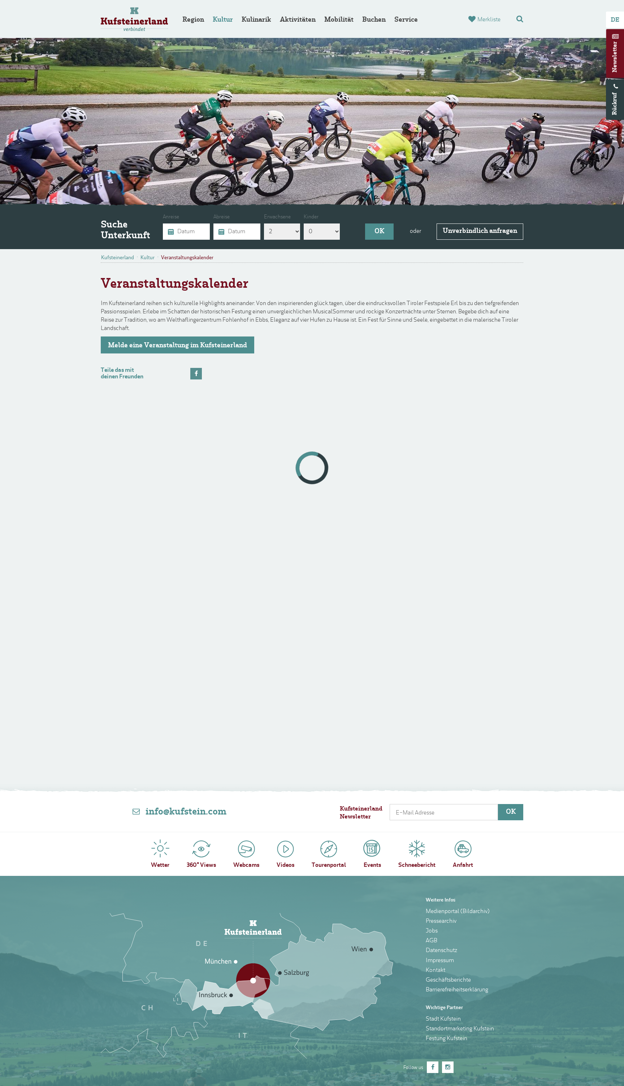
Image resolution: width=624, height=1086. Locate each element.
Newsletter (615, 57)
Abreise (221, 217)
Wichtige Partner (444, 1007)
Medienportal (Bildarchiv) (458, 912)
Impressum (440, 961)
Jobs (432, 931)
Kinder (311, 217)
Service (406, 20)
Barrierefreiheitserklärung (457, 990)
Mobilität (339, 20)
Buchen (374, 20)
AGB (431, 941)
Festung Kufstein (446, 1039)
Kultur (223, 20)
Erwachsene (277, 217)
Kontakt (435, 970)
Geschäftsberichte (448, 980)
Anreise (171, 217)
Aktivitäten (298, 20)
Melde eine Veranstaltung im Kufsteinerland (177, 345)
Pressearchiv (441, 921)
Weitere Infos (440, 900)
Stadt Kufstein (443, 1019)
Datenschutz (441, 950)
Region (193, 20)
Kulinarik (256, 20)
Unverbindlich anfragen (480, 231)
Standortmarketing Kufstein (460, 1029)
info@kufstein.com (186, 812)
